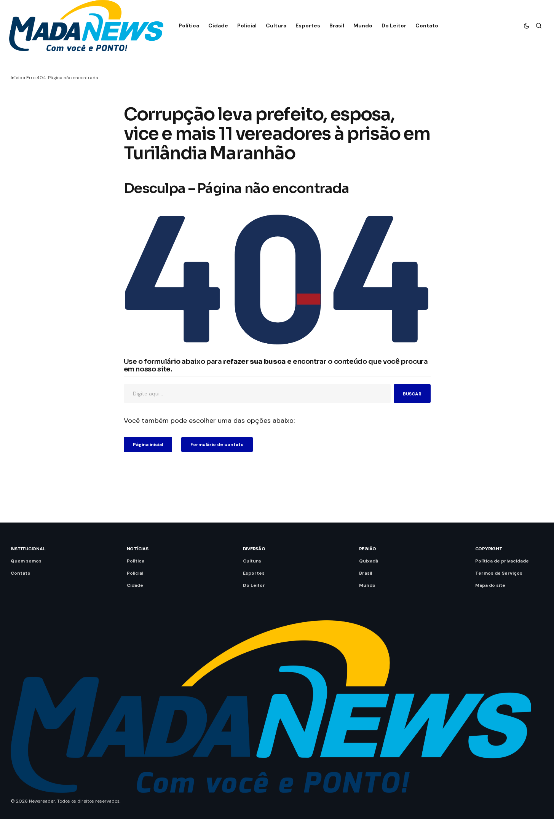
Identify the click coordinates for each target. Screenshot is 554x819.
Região (368, 549)
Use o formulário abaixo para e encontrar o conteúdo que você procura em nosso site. (276, 365)
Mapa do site (490, 585)
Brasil (365, 573)
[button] (526, 25)
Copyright (489, 549)
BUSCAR (412, 394)
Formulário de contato (217, 444)
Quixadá (368, 561)
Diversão (254, 549)
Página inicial (148, 444)
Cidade (135, 585)
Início (16, 78)
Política (135, 561)
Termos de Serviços (498, 573)
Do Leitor (254, 585)
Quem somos (26, 561)
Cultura (252, 561)
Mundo (367, 585)
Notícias (137, 549)
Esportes (254, 573)
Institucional (28, 549)
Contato (20, 573)
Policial (135, 573)
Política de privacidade (502, 561)
